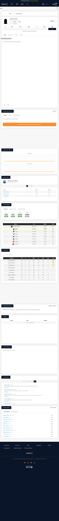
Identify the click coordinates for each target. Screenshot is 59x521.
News (5, 34)
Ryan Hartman (6, 419)
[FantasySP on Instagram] (28, 462)
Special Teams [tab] (12, 209)
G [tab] (12, 254)
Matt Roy (5, 423)
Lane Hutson (6, 421)
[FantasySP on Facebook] (31, 462)
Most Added (6, 411)
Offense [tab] (6, 209)
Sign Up (56, 4)
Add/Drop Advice (52, 305)
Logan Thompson (8, 394)
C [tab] (4, 254)
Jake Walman (5, 195)
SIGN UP (5, 309)
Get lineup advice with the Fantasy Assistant (29, 124)
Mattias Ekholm (6, 191)
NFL (12, 4)
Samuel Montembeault (8, 430)
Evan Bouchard (6, 193)
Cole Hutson (6, 436)
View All (54, 111)
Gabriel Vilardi (6, 415)
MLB (22, 4)
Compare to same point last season (29, 31)
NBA (17, 4)
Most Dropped (14, 411)
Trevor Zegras (7, 398)
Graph (16, 34)
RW (31, 186)
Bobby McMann (6, 432)
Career (21, 34)
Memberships (17, 448)
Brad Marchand (7, 403)
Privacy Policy (28, 448)
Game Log (10, 34)
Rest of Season (16, 115)
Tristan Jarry (6, 434)
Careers (17, 445)
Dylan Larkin (7, 384)
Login (53, 4)
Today (9, 115)
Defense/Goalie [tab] (21, 209)
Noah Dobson (6, 425)
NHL (27, 4)
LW (29, 186)
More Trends (53, 407)
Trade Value (15, 23)
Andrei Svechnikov (8, 389)
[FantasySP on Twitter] (25, 462)
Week (5, 115)
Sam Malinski (6, 417)
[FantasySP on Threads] (34, 462)
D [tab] (9, 254)
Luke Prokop (19, 13)
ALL (24, 381)
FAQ (28, 445)
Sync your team (34, 0)
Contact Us (7, 448)
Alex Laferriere (6, 428)
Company (6, 445)
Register (38, 445)
